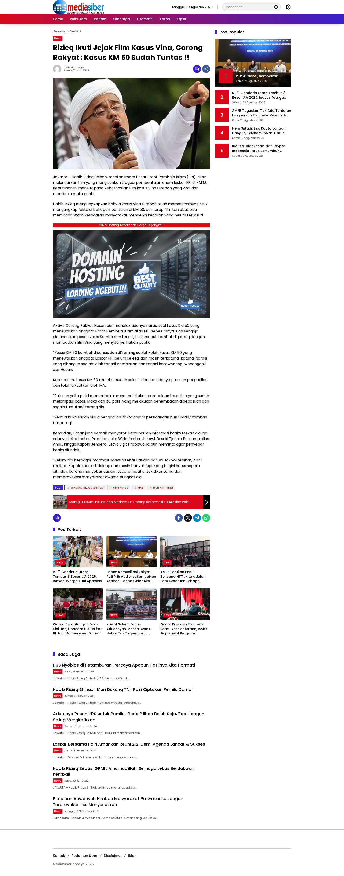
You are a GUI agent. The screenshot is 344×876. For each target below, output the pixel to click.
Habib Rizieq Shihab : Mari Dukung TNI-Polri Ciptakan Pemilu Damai (122, 689)
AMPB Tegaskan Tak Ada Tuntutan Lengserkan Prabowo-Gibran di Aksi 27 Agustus (261, 113)
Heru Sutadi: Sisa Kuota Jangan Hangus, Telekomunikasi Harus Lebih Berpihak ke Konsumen (258, 130)
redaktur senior (74, 67)
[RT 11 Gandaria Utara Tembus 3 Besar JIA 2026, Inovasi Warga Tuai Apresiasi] (78, 551)
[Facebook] (179, 518)
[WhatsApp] (206, 518)
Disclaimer (113, 855)
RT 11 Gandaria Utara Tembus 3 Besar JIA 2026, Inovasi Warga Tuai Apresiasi (77, 576)
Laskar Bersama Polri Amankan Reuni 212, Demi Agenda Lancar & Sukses (129, 744)
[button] (276, 7)
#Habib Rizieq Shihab (87, 487)
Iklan (132, 855)
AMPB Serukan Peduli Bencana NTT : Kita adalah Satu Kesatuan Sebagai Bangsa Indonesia (182, 577)
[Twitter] (188, 518)
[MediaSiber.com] (78, 6)
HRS (141, 487)
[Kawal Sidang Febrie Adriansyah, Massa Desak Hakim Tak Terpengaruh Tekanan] (131, 604)
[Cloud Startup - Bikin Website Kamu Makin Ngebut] (131, 273)
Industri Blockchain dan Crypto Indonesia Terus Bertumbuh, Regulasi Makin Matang (258, 148)
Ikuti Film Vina (163, 487)
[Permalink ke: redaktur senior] (58, 69)
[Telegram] (197, 518)
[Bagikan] (206, 69)
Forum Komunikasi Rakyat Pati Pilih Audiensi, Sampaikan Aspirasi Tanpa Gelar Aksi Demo (131, 577)
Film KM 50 (120, 487)
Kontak (59, 855)
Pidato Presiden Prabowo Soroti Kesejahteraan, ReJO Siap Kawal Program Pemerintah (183, 629)
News (57, 38)
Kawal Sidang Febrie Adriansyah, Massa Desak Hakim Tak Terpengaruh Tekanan (128, 629)
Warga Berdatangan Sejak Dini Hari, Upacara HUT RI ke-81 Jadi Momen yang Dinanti (77, 629)
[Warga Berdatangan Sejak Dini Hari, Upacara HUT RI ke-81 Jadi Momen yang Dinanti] (78, 604)
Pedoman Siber (84, 855)
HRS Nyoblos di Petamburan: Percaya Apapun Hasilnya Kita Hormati (124, 665)
